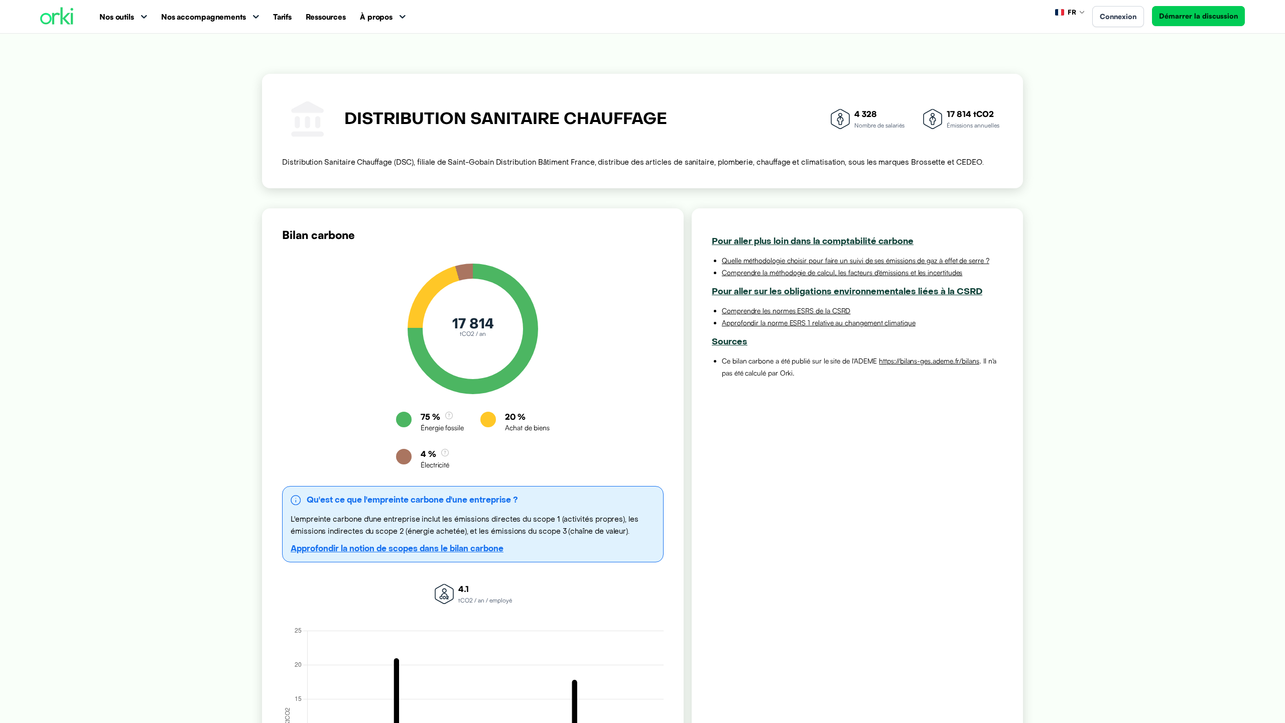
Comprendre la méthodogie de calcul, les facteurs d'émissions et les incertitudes (842, 272)
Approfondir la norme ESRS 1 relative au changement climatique (819, 322)
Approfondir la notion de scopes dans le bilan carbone (397, 548)
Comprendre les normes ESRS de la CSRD (786, 310)
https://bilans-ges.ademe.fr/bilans (929, 360)
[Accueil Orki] (56, 17)
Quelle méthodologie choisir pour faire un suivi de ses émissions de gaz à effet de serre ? (855, 260)
